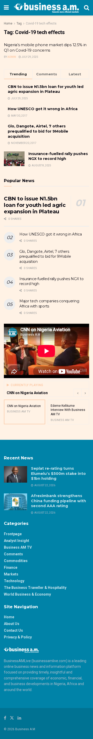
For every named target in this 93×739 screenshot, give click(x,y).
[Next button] (85, 393)
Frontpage (13, 534)
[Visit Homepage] (46, 7)
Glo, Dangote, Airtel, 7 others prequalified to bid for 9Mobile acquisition (38, 131)
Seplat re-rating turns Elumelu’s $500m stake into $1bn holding (58, 473)
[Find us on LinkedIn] (19, 718)
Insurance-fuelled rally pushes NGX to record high (58, 156)
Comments (13, 554)
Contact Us (13, 630)
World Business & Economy (27, 594)
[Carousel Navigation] (81, 393)
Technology (14, 581)
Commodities (16, 561)
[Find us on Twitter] (12, 718)
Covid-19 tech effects (41, 23)
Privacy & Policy (18, 637)
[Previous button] (77, 393)
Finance (10, 567)
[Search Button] (86, 7)
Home (8, 23)
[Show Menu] (6, 7)
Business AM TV (18, 547)
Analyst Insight (16, 541)
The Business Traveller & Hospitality (35, 588)
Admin (11, 56)
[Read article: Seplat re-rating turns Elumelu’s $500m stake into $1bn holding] (15, 474)
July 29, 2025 (29, 56)
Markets (11, 574)
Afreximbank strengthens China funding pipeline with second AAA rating (58, 500)
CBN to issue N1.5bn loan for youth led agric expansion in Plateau (45, 89)
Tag (19, 23)
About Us (11, 624)
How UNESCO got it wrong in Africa (43, 109)
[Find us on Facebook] (5, 718)
